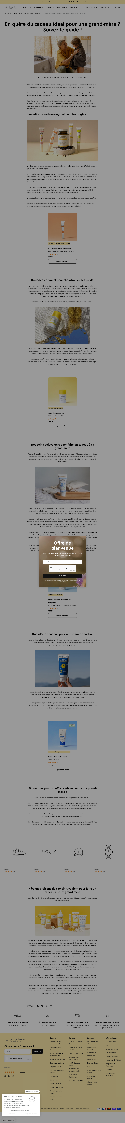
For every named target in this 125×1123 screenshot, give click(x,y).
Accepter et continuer (31, 1113)
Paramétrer (11, 1113)
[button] (9, 1120)
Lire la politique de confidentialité (12, 1107)
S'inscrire (62, 576)
